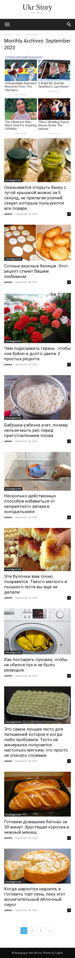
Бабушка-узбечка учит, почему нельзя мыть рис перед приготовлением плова (36, 430)
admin (8, 213)
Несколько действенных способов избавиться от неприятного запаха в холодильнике (30, 503)
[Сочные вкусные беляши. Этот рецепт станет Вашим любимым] (37, 243)
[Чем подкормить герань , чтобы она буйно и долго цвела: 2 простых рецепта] (37, 318)
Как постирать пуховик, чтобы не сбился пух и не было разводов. (36, 665)
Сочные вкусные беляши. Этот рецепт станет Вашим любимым (36, 271)
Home (7, 34)
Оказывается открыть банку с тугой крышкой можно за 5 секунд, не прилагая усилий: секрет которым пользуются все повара (35, 198)
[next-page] (49, 930)
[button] (69, 24)
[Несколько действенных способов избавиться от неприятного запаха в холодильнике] (37, 471)
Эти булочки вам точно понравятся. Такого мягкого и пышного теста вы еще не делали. (35, 584)
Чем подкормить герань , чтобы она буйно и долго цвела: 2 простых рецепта (37, 353)
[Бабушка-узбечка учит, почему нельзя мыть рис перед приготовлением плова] (37, 397)
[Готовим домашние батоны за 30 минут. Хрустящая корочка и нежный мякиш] (37, 794)
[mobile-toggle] (7, 24)
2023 (18, 34)
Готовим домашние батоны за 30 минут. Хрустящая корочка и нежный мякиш (36, 827)
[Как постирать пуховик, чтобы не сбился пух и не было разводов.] (37, 631)
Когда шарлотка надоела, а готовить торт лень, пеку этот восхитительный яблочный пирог (34, 896)
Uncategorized (13, 180)
